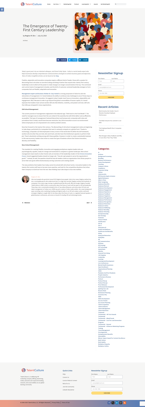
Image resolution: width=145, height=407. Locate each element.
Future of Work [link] (102, 219)
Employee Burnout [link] (103, 186)
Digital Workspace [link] (103, 178)
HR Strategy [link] (101, 245)
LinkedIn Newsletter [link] (68, 390)
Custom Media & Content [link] (70, 380)
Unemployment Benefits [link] (105, 334)
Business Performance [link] (104, 160)
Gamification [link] (102, 221)
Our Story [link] (56, 4)
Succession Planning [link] (104, 302)
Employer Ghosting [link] (103, 212)
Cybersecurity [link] (102, 174)
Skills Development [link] (104, 299)
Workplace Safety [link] (103, 346)
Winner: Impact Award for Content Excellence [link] (111, 338)
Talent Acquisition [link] (103, 304)
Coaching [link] (101, 164)
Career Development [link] (104, 162)
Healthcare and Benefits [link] (105, 231)
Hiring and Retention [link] (104, 235)
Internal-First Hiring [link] (104, 253)
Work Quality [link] (102, 342)
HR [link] (99, 239)
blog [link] (57, 76)
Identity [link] (100, 251)
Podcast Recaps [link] (103, 283)
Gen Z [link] (100, 225)
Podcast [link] (76, 4)
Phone (100, 90)
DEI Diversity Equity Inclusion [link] (106, 176)
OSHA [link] (100, 271)
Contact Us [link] (66, 377)
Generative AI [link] (102, 227)
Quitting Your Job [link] (103, 289)
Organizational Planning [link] (105, 269)
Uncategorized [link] (102, 332)
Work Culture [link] (102, 340)
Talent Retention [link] (103, 310)
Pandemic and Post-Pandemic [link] (106, 273)
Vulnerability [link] (102, 336)
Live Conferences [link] (103, 263)
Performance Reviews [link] (104, 277)
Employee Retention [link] (104, 204)
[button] (62, 60)
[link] (2, 10)
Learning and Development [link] (106, 261)
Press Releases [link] (102, 285)
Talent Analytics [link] (103, 306)
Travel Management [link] (104, 330)
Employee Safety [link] (103, 206)
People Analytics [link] (103, 275)
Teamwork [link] (101, 312)
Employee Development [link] (105, 188)
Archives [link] (25, 40)
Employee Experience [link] (104, 192)
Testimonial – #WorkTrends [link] (106, 318)
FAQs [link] (64, 374)
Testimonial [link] (101, 316)
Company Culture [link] (103, 166)
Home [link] (48, 4)
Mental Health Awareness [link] (105, 265)
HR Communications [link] (104, 241)
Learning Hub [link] (85, 4)
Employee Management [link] (105, 198)
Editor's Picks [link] (102, 180)
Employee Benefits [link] (103, 184)
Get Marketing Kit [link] (105, 4)
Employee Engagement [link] (105, 190)
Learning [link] (100, 259)
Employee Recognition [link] (104, 202)
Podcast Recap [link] (102, 281)
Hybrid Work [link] (101, 249)
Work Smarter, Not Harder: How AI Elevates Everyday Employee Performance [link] (108, 113)
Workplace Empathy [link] (104, 344)
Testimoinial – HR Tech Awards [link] (107, 314)
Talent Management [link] (104, 308)
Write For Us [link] (66, 383)
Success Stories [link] (102, 301)
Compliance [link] (101, 168)
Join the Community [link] (68, 387)
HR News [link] (100, 243)
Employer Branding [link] (103, 210)
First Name (101, 78)
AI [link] (98, 152)
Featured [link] (101, 217)
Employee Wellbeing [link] (104, 208)
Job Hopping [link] (102, 255)
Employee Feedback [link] (104, 194)
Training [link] (100, 328)
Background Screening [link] (104, 156)
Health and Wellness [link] (104, 229)
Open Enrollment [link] (103, 267)
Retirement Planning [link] (104, 293)
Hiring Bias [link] (101, 237)
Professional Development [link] (106, 287)
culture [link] (100, 172)
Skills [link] (99, 296)
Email (99, 84)
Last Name (114, 78)
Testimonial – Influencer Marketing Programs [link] (111, 326)
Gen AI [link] (100, 223)
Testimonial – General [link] (104, 324)
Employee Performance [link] (105, 200)
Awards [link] (96, 4)
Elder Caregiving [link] (103, 182)
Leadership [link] (101, 257)
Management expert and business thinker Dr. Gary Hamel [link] (40, 94)
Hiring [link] (100, 233)
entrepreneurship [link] (103, 214)
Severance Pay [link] (102, 295)
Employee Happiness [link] (104, 196)
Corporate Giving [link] (103, 170)
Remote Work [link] (102, 291)
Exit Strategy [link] (102, 216)
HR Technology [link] (102, 247)
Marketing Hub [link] (67, 4)
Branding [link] (100, 158)
